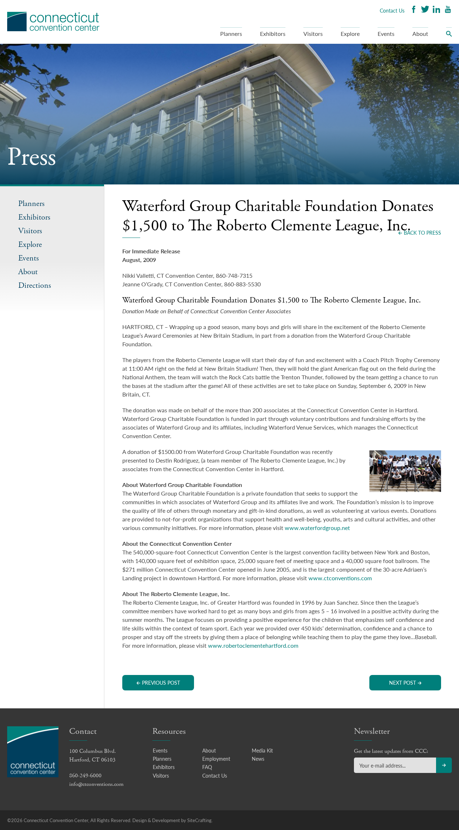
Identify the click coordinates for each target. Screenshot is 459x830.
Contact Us (392, 10)
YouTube (448, 10)
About (420, 33)
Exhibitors (272, 33)
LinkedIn (436, 10)
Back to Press (422, 232)
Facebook (413, 10)
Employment (216, 758)
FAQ (207, 767)
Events (386, 33)
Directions (34, 286)
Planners (231, 33)
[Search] (449, 35)
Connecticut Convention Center (53, 21)
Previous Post (161, 682)
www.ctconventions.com (340, 578)
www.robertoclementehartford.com (253, 645)
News (258, 758)
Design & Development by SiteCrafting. (172, 820)
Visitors (313, 33)
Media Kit (262, 750)
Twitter (425, 10)
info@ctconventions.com (96, 784)
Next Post (402, 682)
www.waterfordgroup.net (317, 528)
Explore (350, 33)
